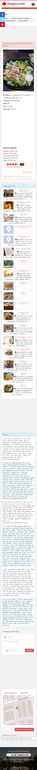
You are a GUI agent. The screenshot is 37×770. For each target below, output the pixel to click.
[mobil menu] (33, 4)
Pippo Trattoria (24, 190)
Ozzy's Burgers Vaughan (23, 349)
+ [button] (5, 698)
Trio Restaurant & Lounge (23, 270)
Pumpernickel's (23, 260)
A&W (23, 293)
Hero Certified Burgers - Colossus (23, 337)
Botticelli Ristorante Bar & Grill (23, 226)
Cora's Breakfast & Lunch (23, 236)
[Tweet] (2, 19)
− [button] (5, 701)
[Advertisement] (18, 34)
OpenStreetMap (23, 724)
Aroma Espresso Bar (23, 303)
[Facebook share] (2, 14)
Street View (24, 693)
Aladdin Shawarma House (23, 202)
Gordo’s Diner (23, 214)
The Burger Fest (23, 283)
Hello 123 (23, 385)
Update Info (28, 172)
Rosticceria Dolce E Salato (23, 248)
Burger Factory (24, 361)
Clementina (23, 373)
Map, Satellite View (11, 693)
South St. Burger (23, 325)
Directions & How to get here (24, 729)
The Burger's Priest (24, 313)
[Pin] (2, 24)
